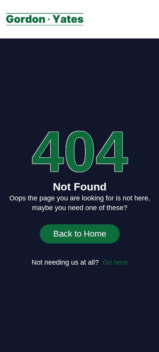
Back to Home (79, 234)
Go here (115, 262)
